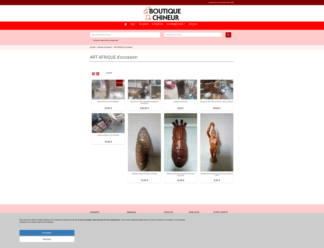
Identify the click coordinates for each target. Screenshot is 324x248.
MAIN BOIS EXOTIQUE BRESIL (108, 102)
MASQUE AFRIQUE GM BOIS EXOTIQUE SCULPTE (181, 174)
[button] (193, 34)
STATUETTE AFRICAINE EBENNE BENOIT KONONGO (144, 102)
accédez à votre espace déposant (221, 2)
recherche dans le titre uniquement (105, 40)
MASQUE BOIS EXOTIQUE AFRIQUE (144, 174)
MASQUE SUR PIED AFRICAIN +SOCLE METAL (216, 102)
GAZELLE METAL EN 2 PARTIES (108, 135)
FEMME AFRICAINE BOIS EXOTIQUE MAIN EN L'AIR (217, 174)
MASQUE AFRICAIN (181, 102)
